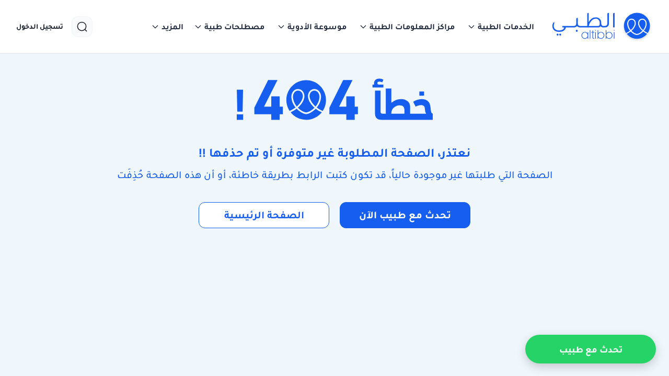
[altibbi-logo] (602, 26)
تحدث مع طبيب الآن (405, 214)
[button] (500, 26)
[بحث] (82, 26)
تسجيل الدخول (39, 26)
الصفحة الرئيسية (264, 214)
